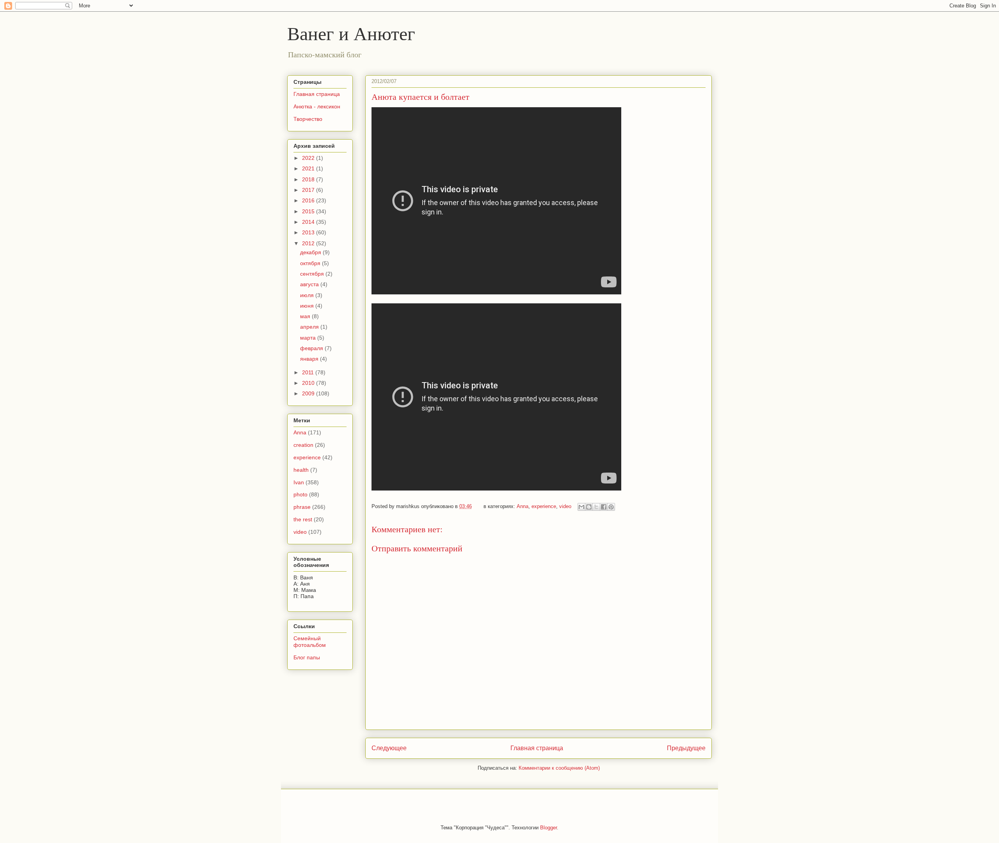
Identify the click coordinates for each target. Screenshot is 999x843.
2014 (309, 222)
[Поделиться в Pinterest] (611, 507)
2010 (309, 383)
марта (308, 338)
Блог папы (306, 657)
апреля (310, 327)
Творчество (307, 119)
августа (310, 284)
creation (303, 445)
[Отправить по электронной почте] (581, 507)
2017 (309, 190)
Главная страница (536, 748)
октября (311, 263)
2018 (309, 179)
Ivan (298, 482)
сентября (312, 274)
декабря (311, 252)
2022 (309, 158)
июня (307, 306)
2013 (309, 232)
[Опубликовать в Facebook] (604, 507)
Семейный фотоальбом (309, 641)
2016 (309, 200)
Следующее (389, 748)
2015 (309, 211)
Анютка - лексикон (316, 106)
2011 (308, 372)
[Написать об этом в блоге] (589, 507)
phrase (302, 507)
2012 (309, 243)
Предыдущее (686, 748)
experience (543, 506)
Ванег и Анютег (351, 32)
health (301, 470)
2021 (309, 168)
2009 (309, 393)
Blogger (548, 828)
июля (307, 295)
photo (300, 494)
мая (306, 316)
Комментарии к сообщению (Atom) (559, 768)
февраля (312, 348)
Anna (522, 506)
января (310, 359)
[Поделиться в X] (596, 507)
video (565, 506)
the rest (302, 519)
